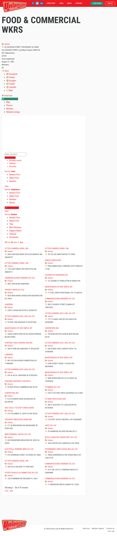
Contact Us (110, 528)
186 (11, 491)
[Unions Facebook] (33, 3)
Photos (9, 105)
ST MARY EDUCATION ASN (55, 399)
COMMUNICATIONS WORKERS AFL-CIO (20, 278)
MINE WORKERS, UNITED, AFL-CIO (18, 434)
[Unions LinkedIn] (41, 3)
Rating (12, 202)
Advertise (86, 528)
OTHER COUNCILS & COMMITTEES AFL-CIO (21, 472)
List (8, 242)
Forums (79, 3)
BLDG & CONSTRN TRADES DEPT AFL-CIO (61, 437)
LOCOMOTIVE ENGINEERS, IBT (56, 275)
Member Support (98, 528)
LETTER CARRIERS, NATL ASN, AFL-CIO (60, 313)
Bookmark (8, 95)
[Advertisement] (58, 509)
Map (8, 102)
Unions (7, 44)
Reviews (9, 108)
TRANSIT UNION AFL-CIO (14, 290)
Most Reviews (15, 227)
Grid (15, 242)
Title (11, 224)
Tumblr (12, 84)
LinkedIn (12, 87)
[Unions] (15, 6)
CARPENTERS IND (52, 328)
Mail (11, 90)
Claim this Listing (11, 99)
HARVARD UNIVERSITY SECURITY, (18, 381)
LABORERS (9, 304)
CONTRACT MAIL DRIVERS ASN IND (18, 343)
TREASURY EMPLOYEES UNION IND (18, 419)
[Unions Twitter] (37, 3)
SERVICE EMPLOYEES (53, 260)
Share (6, 71)
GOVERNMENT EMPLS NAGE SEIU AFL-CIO (61, 449)
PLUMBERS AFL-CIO (52, 387)
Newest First (14, 174)
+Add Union (97, 3)
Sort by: (10, 171)
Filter (7, 186)
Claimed (12, 234)
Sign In (110, 3)
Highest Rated (15, 230)
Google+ (12, 80)
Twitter (12, 77)
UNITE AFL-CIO (50, 425)
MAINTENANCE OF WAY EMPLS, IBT (59, 287)
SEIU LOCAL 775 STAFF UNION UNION (19, 408)
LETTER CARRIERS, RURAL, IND (16, 248)
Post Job (111, 531)
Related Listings (13, 112)
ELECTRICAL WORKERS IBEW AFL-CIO (19, 449)
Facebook (13, 74)
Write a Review (13, 208)
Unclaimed (13, 237)
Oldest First (14, 178)
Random (12, 181)
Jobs (61, 3)
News (69, 3)
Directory (51, 3)
